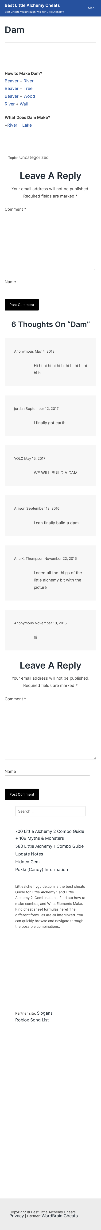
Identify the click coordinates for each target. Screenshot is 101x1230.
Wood (29, 96)
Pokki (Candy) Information (41, 869)
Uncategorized (34, 157)
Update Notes (29, 853)
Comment (15, 209)
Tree (27, 88)
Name (10, 281)
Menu (92, 8)
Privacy (16, 1215)
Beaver (12, 80)
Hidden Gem (27, 861)
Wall (24, 103)
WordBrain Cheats (60, 1215)
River (28, 80)
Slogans (45, 1013)
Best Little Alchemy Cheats (32, 5)
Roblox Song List (32, 1019)
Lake (27, 125)
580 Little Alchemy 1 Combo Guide (49, 846)
